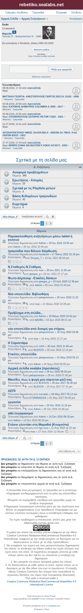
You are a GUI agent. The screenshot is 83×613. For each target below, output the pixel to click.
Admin (42, 243)
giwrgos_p (35, 273)
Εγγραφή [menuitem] (61, 12)
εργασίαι (14, 402)
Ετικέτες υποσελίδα (22, 354)
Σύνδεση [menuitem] (76, 12)
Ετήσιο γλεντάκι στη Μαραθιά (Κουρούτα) (38, 424)
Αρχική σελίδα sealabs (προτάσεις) (33, 368)
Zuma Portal (49, 596)
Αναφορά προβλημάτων (30, 172)
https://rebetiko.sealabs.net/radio (41, 56)
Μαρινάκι (7, 33)
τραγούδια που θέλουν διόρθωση (32, 251)
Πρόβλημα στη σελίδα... (25, 313)
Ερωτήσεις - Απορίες (27, 180)
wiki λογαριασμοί (20, 413)
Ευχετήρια (19, 204)
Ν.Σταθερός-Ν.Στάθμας (24, 267)
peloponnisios (46, 297)
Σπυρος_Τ (36, 258)
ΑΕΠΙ (11, 391)
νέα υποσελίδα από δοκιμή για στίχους (36, 328)
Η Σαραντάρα (18, 343)
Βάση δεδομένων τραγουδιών (34, 196)
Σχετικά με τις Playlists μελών (33, 188)
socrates (43, 394)
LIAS (41, 346)
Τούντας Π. (8, 36)
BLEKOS (39, 349)
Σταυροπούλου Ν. (24, 36)
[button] (51, 223)
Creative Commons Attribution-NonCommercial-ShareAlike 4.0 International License (41, 583)
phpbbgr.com (54, 606)
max (41, 270)
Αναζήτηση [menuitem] (75, 18)
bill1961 (39, 319)
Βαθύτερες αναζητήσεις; (41, 77)
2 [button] (46, 223)
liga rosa (43, 427)
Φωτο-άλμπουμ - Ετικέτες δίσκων (32, 278)
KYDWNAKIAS (37, 397)
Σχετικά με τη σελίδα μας (41, 160)
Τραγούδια (38, 12)
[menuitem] (38, 609)
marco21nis (34, 88)
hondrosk (44, 254)
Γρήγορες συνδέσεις (16, 12)
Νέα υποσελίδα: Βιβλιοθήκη (28, 294)
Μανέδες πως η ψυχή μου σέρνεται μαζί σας (40, 379)
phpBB (35, 599)
